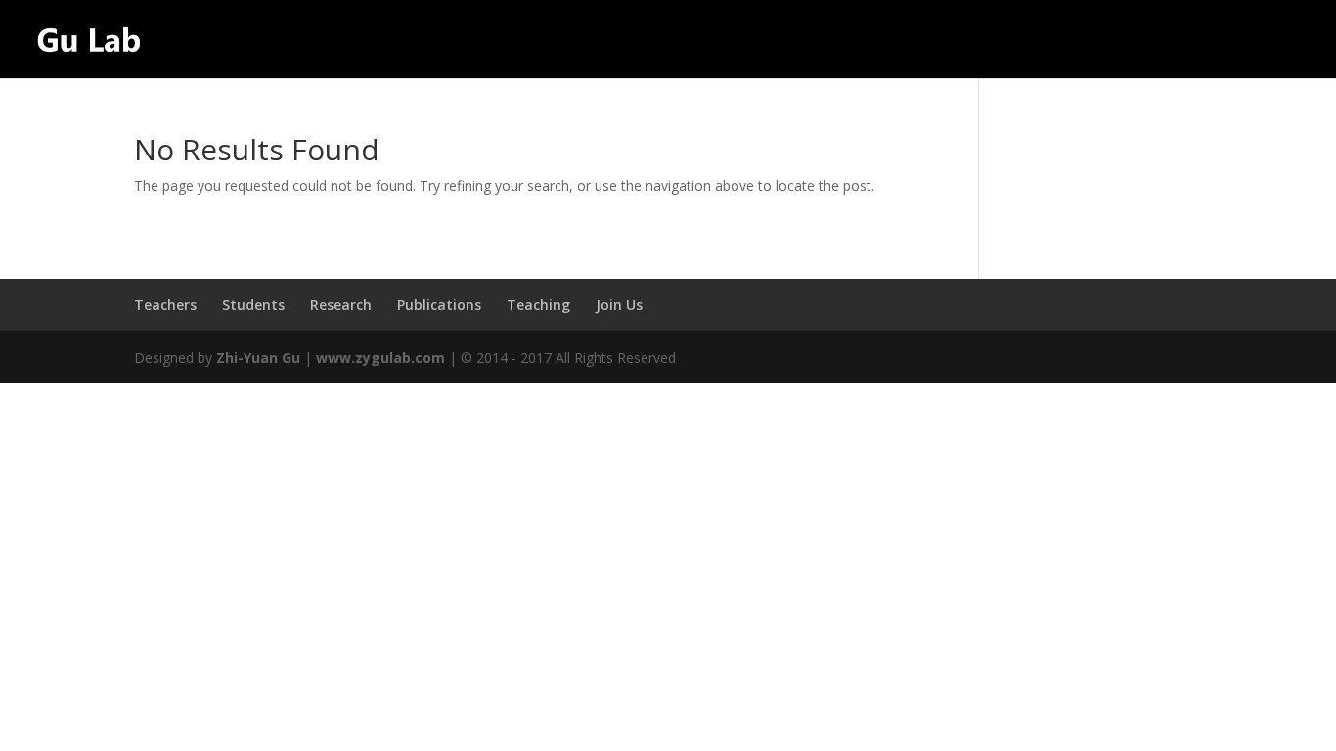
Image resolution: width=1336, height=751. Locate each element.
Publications (1082, 40)
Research (983, 40)
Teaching (1200, 40)
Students (876, 40)
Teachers (768, 40)
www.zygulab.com (380, 357)
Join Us (1281, 40)
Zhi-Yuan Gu (258, 357)
